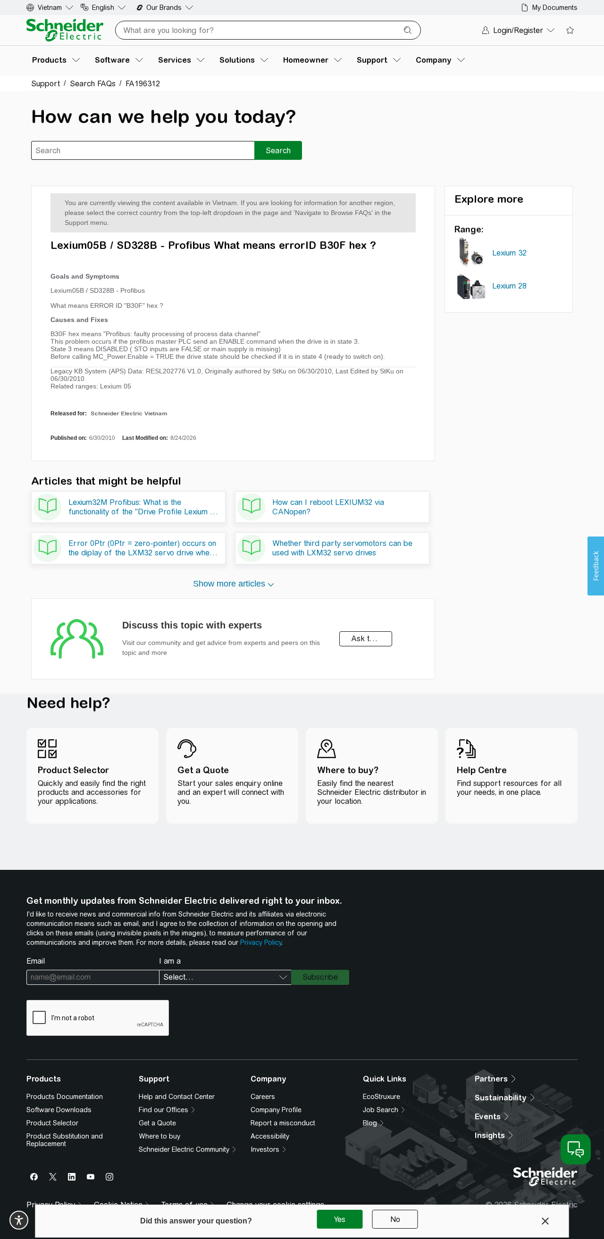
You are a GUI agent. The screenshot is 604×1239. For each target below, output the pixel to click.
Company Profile (276, 1110)
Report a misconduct (283, 1123)
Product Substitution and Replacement (64, 1140)
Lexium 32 (509, 252)
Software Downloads (59, 1110)
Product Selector (52, 1123)
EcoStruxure (381, 1096)
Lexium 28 (509, 285)
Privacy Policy (260, 942)
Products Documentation (64, 1096)
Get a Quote (157, 1123)
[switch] (19, 1220)
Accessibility (270, 1136)
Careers (263, 1096)
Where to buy (159, 1136)
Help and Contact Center (177, 1096)
